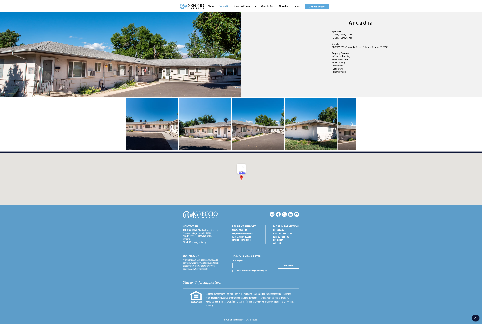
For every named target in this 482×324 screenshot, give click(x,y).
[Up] (475, 318)
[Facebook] (278, 214)
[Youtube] (296, 214)
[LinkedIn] (290, 214)
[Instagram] (272, 214)
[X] (284, 214)
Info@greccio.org (199, 242)
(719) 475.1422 (196, 236)
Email (238, 261)
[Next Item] (351, 124)
